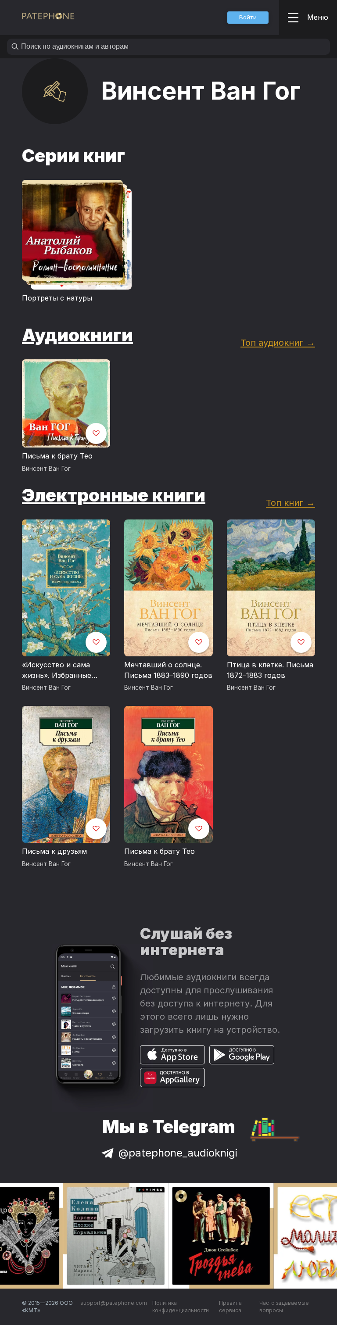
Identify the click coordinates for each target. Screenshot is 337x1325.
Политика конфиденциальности (180, 1307)
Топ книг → (290, 502)
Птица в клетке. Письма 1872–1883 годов (270, 670)
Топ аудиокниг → (277, 342)
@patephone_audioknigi (177, 1152)
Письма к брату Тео (57, 455)
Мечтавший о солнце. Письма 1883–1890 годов (168, 670)
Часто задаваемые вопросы (284, 1307)
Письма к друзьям (54, 851)
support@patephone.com (113, 1303)
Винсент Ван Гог (46, 468)
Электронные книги (113, 495)
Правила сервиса (230, 1307)
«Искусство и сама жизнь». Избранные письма (56, 670)
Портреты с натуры (57, 298)
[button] (248, 17)
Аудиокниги (77, 335)
